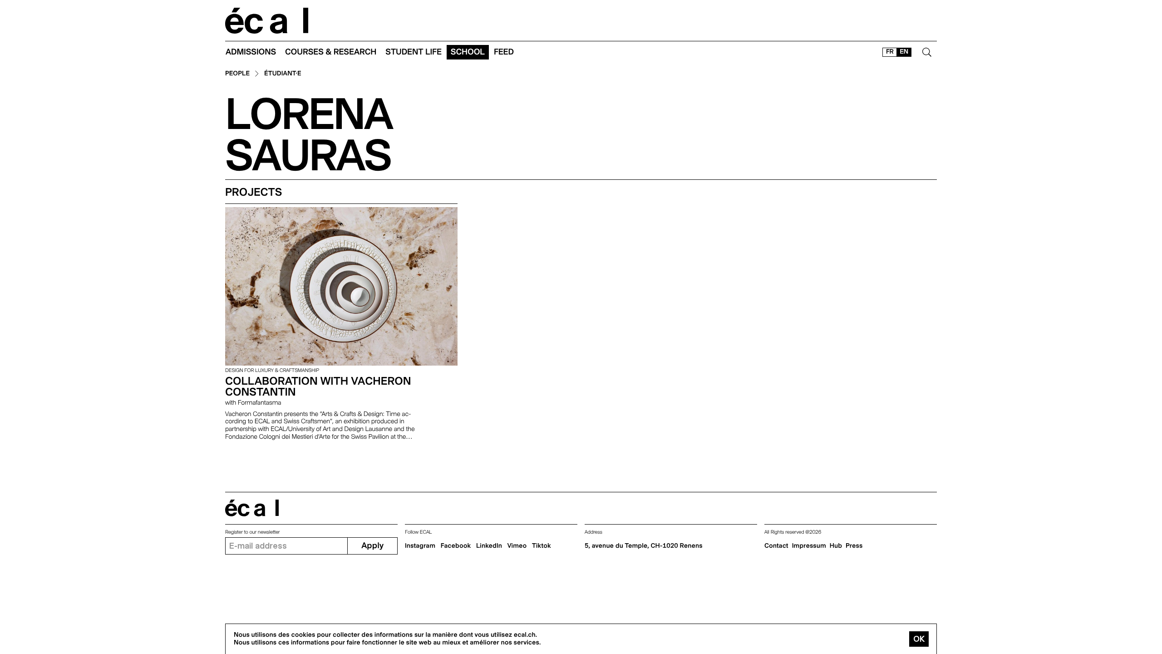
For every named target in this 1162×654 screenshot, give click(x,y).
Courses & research (330, 52)
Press (854, 546)
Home (267, 21)
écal (252, 508)
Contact (776, 546)
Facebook (456, 546)
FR (890, 51)
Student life (413, 52)
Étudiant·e (282, 73)
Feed (504, 52)
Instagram (420, 546)
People (237, 73)
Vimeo (517, 546)
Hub (836, 546)
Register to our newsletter (252, 532)
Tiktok (541, 546)
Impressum (809, 546)
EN (904, 51)
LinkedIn (489, 546)
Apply (372, 545)
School (468, 52)
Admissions (251, 52)
